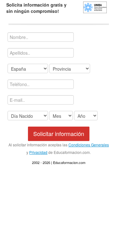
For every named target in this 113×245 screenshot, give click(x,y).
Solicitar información (58, 133)
